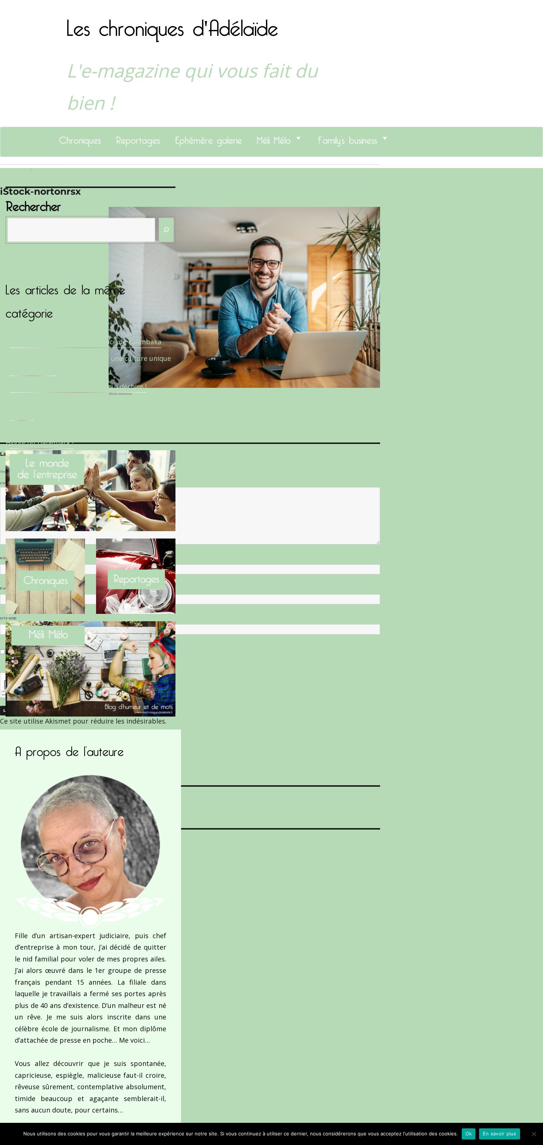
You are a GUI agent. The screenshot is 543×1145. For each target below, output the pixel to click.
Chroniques (80, 138)
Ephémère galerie (208, 138)
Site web (8, 618)
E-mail (8, 588)
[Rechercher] (166, 230)
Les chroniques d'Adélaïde (172, 23)
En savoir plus (499, 1134)
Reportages (138, 138)
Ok (468, 1134)
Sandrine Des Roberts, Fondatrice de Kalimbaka (85, 341)
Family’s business (347, 138)
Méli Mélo (274, 138)
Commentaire (15, 483)
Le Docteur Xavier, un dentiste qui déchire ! (78, 386)
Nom (6, 558)
